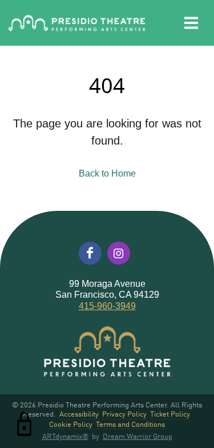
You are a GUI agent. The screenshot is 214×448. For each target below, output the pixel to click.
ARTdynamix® (65, 435)
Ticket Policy (170, 414)
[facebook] (90, 253)
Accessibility (79, 414)
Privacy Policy (124, 414)
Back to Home (107, 173)
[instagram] (118, 253)
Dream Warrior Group (137, 435)
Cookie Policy (70, 424)
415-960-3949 (107, 306)
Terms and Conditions (130, 424)
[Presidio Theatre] (77, 23)
